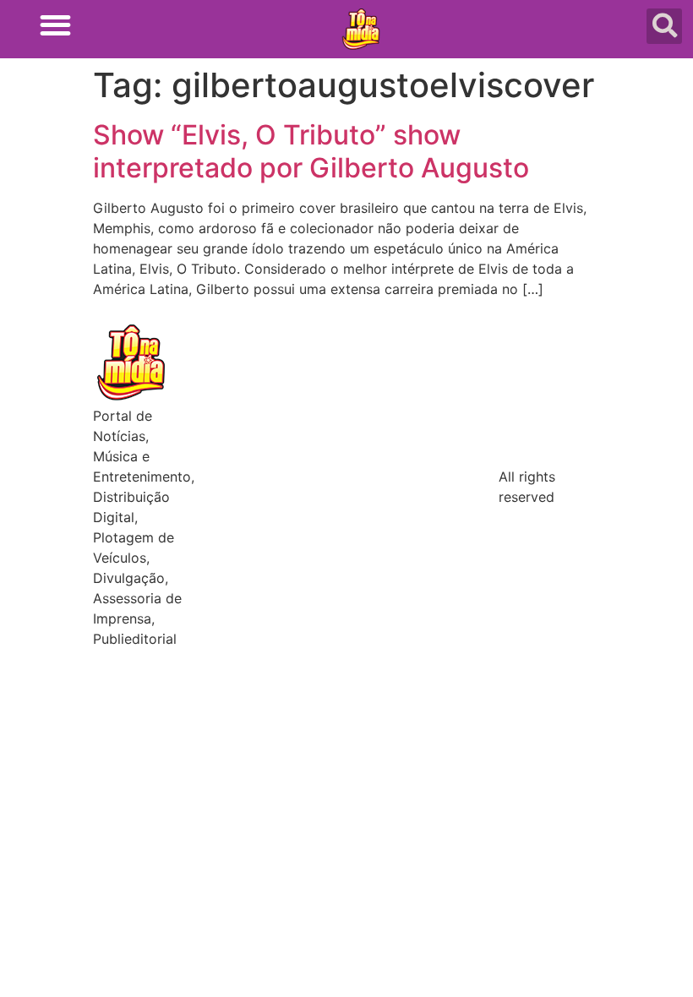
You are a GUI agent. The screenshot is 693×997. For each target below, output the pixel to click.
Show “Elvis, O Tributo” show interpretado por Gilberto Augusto (311, 150)
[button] (55, 25)
